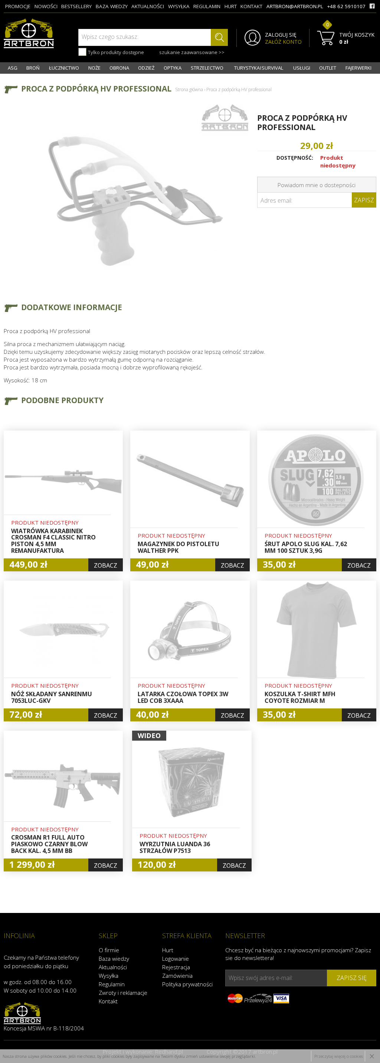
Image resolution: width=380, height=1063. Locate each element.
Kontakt (108, 1001)
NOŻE (94, 67)
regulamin (206, 6)
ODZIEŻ (146, 67)
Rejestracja (176, 967)
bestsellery (76, 6)
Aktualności (113, 967)
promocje (17, 6)
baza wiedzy (112, 6)
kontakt (251, 6)
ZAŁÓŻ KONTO (283, 42)
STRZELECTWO (207, 67)
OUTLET (327, 67)
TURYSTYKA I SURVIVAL (258, 67)
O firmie (109, 950)
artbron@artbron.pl (294, 6)
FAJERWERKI (358, 67)
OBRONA (119, 67)
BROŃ (33, 67)
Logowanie (175, 958)
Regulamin (112, 984)
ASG (12, 67)
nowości (46, 6)
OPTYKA (172, 67)
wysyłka (179, 6)
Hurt (167, 950)
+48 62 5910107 (346, 6)
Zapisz (364, 200)
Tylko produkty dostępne (115, 52)
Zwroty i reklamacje (123, 992)
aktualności (147, 6)
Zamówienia (177, 975)
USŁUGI (301, 67)
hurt (231, 6)
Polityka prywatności (187, 984)
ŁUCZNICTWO (64, 67)
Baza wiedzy (114, 958)
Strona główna (189, 89)
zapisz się (352, 978)
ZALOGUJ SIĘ (281, 34)
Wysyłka (108, 975)
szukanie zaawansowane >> (192, 52)
